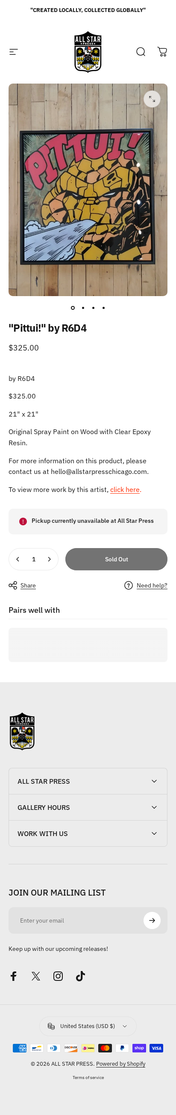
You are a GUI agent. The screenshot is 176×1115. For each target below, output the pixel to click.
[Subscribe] (152, 920)
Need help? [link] (152, 585)
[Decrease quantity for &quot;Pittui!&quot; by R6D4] (18, 559)
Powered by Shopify (120, 1063)
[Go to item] (72, 308)
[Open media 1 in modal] (152, 99)
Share (28, 585)
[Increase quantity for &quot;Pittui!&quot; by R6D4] (49, 559)
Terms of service (88, 1077)
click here (125, 489)
